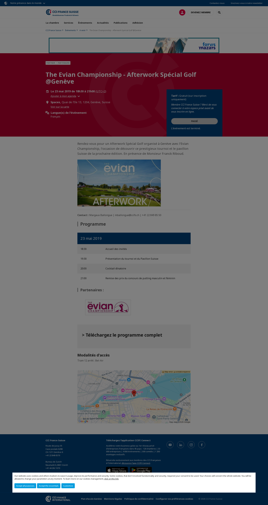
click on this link (111, 478)
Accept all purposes (25, 485)
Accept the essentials (49, 485)
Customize (68, 485)
